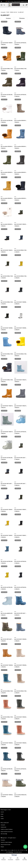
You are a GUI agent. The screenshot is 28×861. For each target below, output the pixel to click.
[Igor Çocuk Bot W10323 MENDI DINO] (20, 782)
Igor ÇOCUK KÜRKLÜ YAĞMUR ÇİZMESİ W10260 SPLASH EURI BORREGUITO (7, 68)
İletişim (2, 846)
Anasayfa (3, 824)
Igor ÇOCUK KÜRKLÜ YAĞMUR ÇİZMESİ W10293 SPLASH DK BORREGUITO (7, 691)
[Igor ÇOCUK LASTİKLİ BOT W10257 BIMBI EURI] (7, 82)
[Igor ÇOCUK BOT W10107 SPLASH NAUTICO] (7, 497)
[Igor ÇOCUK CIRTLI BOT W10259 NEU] (20, 600)
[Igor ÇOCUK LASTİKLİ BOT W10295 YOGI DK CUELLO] (7, 756)
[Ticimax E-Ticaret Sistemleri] (14, 855)
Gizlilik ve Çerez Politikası (7, 829)
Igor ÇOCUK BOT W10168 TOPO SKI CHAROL (20, 302)
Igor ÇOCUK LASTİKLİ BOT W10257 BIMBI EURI (7, 94)
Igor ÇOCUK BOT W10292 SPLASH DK (20, 717)
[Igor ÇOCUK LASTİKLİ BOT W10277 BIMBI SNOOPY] (20, 30)
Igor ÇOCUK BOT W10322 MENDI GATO (7, 794)
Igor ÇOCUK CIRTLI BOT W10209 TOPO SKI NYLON (20, 483)
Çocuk (2, 812)
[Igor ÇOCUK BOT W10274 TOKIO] (20, 367)
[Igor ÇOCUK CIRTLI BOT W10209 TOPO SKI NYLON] (20, 471)
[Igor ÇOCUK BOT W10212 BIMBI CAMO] (20, 211)
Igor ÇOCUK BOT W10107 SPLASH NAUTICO (7, 509)
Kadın (2, 814)
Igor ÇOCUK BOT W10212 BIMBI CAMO (20, 224)
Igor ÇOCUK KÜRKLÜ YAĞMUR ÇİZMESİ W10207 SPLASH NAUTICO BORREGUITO (20, 250)
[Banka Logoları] (14, 850)
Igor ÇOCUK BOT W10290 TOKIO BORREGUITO (20, 639)
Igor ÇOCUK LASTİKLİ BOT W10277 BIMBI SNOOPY (20, 42)
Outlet (2, 818)
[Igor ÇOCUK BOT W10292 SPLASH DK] (20, 704)
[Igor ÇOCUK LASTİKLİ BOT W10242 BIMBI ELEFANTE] (20, 419)
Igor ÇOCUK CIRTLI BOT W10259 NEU (20, 613)
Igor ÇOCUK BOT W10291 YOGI (7, 42)
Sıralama (8, 18)
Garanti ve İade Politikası (6, 842)
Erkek (2, 816)
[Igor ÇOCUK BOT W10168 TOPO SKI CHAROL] (20, 289)
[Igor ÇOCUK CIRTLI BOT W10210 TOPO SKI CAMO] (20, 445)
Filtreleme (22, 18)
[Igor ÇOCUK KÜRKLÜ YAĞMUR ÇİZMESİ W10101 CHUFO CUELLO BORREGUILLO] (7, 341)
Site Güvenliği (4, 833)
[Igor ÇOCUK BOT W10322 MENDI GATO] (7, 782)
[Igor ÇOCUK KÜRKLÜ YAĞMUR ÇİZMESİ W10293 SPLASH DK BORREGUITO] (7, 678)
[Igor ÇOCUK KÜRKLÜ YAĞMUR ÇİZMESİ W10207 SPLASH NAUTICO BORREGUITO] (20, 237)
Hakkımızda (3, 827)
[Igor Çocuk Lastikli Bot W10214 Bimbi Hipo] (7, 600)
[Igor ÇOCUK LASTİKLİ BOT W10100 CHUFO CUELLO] (7, 548)
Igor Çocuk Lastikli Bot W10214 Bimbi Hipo (7, 613)
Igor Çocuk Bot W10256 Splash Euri (20, 120)
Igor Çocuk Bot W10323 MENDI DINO (20, 794)
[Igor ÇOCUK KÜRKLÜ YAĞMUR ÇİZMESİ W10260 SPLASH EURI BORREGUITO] (7, 56)
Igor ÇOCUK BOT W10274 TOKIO (20, 379)
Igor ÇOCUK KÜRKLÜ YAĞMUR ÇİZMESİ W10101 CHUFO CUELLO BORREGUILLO (7, 354)
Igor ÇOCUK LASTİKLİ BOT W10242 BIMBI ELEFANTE (20, 431)
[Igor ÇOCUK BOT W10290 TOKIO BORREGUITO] (20, 626)
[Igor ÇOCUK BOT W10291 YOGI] (7, 30)
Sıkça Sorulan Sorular (5, 844)
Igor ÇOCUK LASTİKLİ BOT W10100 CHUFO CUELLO (7, 561)
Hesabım (3, 840)
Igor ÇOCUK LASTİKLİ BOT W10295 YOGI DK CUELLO (7, 768)
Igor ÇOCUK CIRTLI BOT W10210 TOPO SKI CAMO (20, 457)
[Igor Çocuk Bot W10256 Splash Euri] (20, 108)
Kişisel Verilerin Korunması (7, 831)
